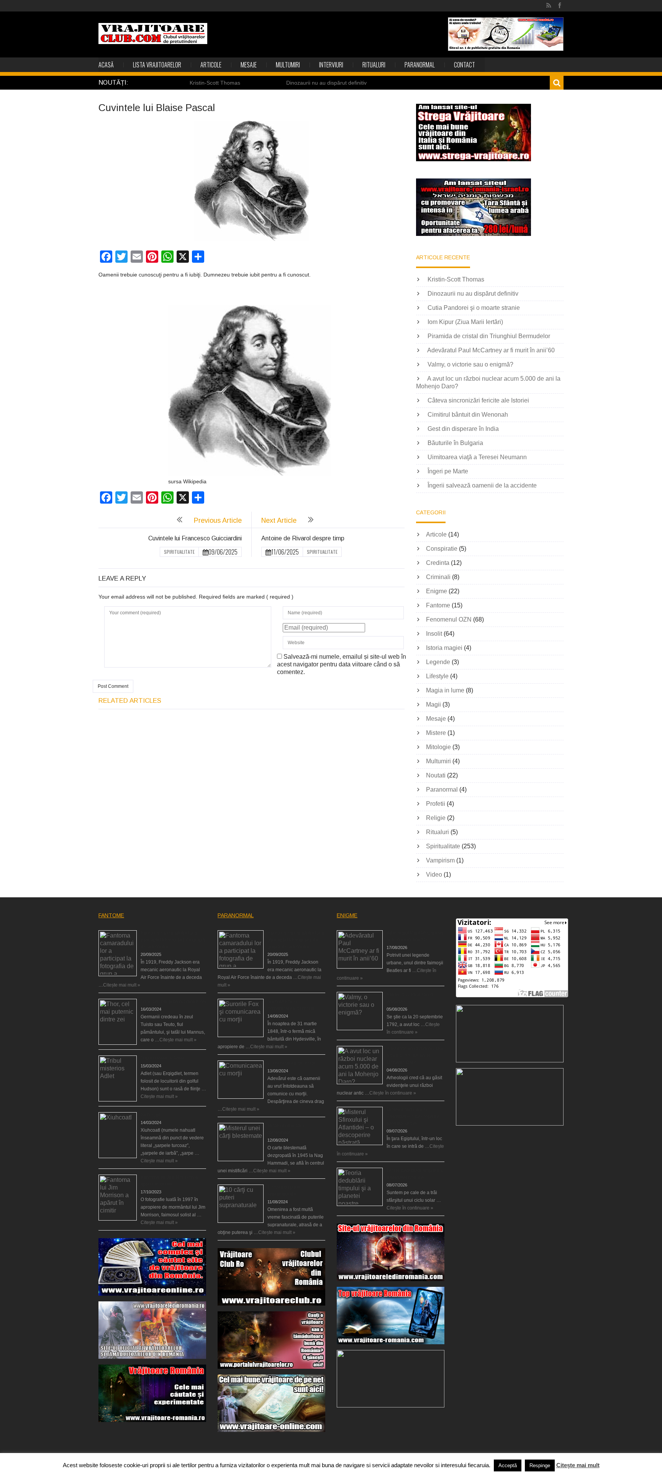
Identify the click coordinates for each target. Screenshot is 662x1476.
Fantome (438, 605)
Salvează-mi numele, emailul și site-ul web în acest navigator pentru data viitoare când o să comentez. (341, 664)
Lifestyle (437, 676)
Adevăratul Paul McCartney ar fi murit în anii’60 (491, 350)
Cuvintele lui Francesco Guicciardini (195, 538)
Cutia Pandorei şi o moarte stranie (474, 307)
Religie (436, 818)
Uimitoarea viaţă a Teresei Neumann (477, 457)
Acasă (106, 64)
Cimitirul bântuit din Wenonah (468, 414)
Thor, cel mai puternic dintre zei (173, 1001)
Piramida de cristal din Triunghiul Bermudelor (489, 336)
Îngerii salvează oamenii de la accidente (482, 485)
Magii (433, 704)
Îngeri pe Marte (448, 471)
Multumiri (288, 64)
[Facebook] (559, 5)
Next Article (279, 520)
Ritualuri (373, 64)
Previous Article (218, 520)
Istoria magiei (444, 648)
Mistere (436, 733)
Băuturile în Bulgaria (455, 443)
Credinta (437, 563)
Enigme (436, 591)
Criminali (438, 577)
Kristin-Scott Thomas (215, 83)
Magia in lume (445, 690)
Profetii (435, 803)
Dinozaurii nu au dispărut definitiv (326, 83)
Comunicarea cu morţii (291, 1063)
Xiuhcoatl (150, 1115)
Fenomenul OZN (449, 619)
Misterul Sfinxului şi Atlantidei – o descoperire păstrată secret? (413, 1116)
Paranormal (420, 64)
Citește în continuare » (392, 1093)
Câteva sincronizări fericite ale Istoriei (478, 400)
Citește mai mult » (121, 985)
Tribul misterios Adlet (162, 1058)
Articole (210, 64)
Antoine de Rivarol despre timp (302, 538)
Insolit (434, 633)
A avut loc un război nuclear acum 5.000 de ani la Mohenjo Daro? (415, 1055)
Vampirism (440, 860)
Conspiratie (441, 548)
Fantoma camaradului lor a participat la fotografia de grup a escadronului (173, 939)
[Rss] (549, 5)
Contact (464, 64)
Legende (438, 662)
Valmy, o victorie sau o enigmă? (470, 364)
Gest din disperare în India (463, 428)
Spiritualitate (179, 551)
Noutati (436, 775)
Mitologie (438, 747)
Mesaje (249, 64)
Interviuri (331, 64)
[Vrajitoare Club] (152, 33)
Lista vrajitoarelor (157, 64)
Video (434, 874)
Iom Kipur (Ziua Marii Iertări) (465, 322)
